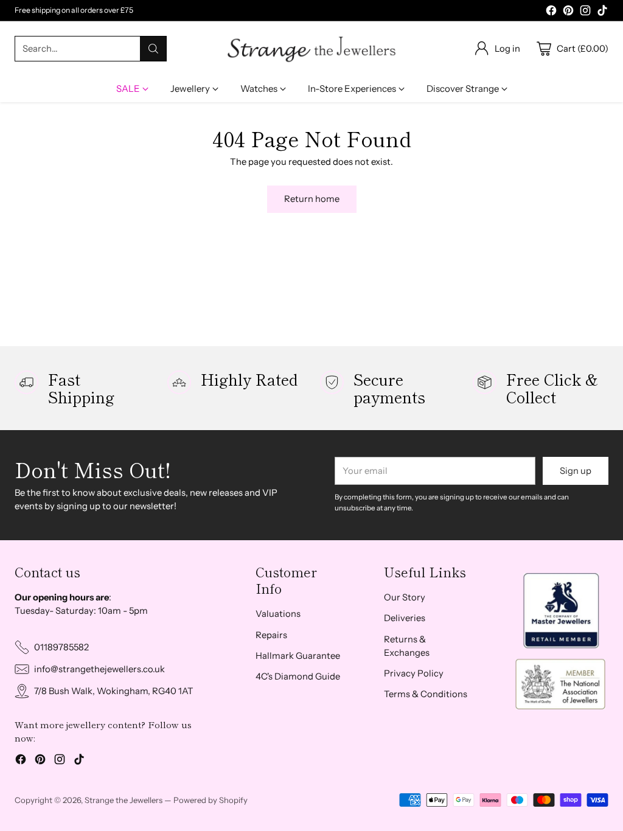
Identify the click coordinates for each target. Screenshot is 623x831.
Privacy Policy (414, 673)
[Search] (153, 48)
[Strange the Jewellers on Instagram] (585, 12)
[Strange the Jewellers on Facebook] (551, 12)
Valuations (278, 613)
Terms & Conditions (425, 694)
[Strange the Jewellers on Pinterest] (568, 12)
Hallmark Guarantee (298, 655)
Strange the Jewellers (123, 800)
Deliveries (404, 618)
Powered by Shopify (210, 800)
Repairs (271, 635)
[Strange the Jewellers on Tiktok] (602, 12)
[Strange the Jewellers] (311, 48)
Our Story (404, 597)
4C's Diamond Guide (298, 676)
